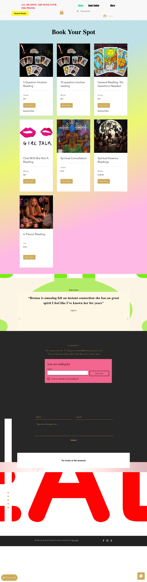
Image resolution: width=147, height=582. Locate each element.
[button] (62, 12)
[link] (36, 84)
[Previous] (19, 319)
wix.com (75, 540)
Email (50, 369)
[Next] (127, 319)
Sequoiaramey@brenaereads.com (84, 350)
